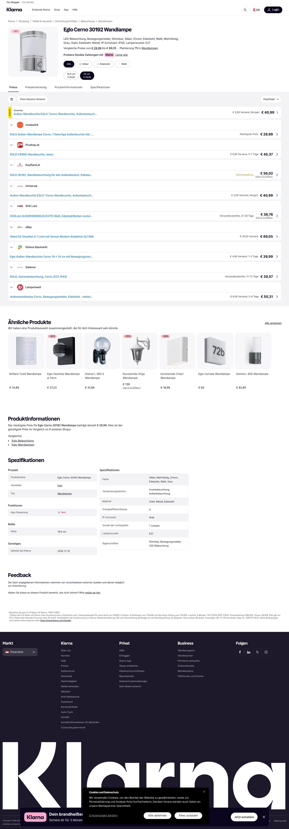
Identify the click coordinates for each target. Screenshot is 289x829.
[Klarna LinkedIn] (249, 652)
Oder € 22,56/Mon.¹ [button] (132, 388)
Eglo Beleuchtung (23, 440)
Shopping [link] (24, 21)
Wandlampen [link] (105, 21)
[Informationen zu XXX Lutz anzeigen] (11, 206)
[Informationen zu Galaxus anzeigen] (11, 267)
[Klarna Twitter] (257, 652)
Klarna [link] (11, 21)
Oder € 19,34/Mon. (264, 176)
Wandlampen (149, 48)
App (66, 9)
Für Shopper (13, 2)
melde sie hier (92, 592)
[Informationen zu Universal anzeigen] (11, 186)
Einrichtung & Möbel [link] (66, 21)
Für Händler (28, 2)
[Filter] (11, 99)
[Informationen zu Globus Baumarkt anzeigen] (11, 247)
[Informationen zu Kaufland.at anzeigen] (11, 165)
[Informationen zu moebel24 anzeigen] (11, 125)
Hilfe (74, 9)
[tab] (13, 87)
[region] (145, 806)
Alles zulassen (188, 815)
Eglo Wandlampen (23, 444)
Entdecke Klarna (41, 9)
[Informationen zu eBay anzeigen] (11, 227)
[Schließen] (204, 791)
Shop (57, 9)
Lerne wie (121, 54)
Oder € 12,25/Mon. (264, 217)
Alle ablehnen (157, 815)
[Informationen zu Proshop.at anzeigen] (11, 145)
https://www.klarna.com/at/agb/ (55, 620)
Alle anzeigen (273, 323)
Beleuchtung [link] (87, 21)
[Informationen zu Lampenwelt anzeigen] (11, 287)
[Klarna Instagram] (266, 652)
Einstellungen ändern (103, 815)
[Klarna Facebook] (240, 652)
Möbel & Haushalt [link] (42, 21)
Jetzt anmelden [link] (244, 817)
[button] (256, 10)
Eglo (60, 485)
